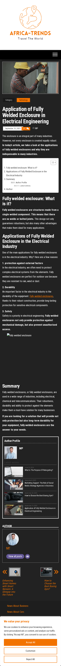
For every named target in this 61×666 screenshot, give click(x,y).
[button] (51, 163)
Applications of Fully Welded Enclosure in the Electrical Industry (26, 173)
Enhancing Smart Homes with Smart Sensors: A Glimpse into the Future (9, 587)
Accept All (30, 642)
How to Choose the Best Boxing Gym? (39, 495)
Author (9, 189)
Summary (10, 179)
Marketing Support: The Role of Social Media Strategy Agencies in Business (39, 484)
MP (36, 128)
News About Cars (15, 611)
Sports (20, 501)
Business (19, 489)
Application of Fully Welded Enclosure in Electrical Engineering (40, 509)
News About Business (17, 605)
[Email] (27, 556)
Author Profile (21, 182)
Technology (23, 100)
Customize (30, 651)
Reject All (30, 659)
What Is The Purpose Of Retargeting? (39, 470)
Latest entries (25, 186)
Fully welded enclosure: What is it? (21, 167)
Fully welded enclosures (41, 296)
